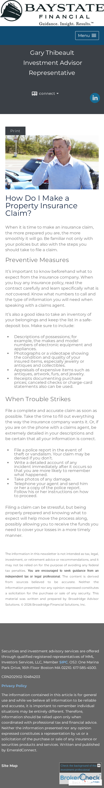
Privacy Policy (14, 686)
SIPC (63, 662)
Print (15, 131)
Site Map (10, 765)
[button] (87, 35)
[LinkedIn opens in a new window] (95, 101)
